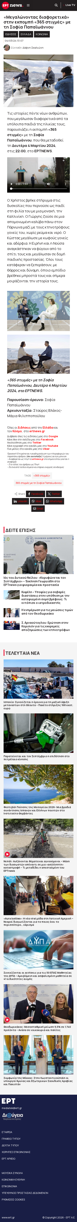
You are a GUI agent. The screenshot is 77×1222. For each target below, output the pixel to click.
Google (53, 436)
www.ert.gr (8, 1217)
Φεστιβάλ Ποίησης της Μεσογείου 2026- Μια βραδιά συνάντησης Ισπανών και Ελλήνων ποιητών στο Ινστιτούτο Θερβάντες (37, 810)
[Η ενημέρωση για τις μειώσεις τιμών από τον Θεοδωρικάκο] (12, 612)
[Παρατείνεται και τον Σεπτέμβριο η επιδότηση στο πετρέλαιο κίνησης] (38, 733)
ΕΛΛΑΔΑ (26, 34)
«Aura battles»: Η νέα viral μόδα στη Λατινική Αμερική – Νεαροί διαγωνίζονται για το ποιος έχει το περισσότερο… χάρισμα (38, 921)
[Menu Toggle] (28, 5)
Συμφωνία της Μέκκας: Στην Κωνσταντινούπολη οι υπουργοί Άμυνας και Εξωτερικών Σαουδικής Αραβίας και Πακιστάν (38, 1081)
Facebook (47, 439)
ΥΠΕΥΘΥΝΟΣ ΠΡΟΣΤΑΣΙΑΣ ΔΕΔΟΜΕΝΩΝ (25, 1193)
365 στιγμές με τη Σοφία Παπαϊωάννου (39, 483)
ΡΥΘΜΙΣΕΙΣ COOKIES (13, 1199)
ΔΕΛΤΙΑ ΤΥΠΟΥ (10, 1145)
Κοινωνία (42, 34)
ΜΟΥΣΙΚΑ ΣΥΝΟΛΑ (12, 1173)
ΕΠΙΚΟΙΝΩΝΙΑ (9, 1186)
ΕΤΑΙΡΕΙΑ (7, 1132)
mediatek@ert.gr (12, 1108)
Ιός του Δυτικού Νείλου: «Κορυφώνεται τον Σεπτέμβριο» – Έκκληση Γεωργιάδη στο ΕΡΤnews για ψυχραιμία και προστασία (35, 581)
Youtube (52, 445)
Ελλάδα (48, 428)
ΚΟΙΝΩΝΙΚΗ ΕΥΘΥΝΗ (13, 1179)
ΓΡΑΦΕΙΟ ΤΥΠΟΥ (11, 1138)
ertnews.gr (38, 459)
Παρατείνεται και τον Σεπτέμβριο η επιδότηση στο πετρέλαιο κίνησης (36, 757)
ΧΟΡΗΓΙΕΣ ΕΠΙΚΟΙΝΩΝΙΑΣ (16, 1152)
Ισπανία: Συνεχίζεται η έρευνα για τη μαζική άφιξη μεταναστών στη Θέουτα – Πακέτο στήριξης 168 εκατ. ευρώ (38, 705)
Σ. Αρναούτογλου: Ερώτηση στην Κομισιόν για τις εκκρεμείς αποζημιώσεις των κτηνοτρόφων (45, 626)
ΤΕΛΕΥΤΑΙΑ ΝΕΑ (22, 653)
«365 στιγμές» (41, 475)
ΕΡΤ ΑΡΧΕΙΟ (8, 1158)
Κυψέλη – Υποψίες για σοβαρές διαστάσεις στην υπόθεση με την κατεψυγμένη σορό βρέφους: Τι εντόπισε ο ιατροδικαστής (45, 597)
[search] (56, 5)
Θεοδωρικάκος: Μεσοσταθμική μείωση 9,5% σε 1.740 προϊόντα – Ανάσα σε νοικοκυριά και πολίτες (37, 1028)
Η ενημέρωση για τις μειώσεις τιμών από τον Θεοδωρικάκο (47, 611)
